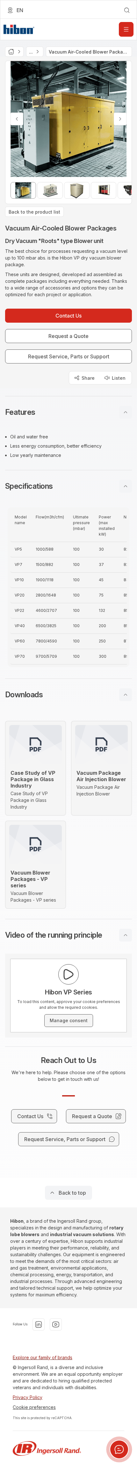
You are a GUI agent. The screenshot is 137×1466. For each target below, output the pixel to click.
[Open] (126, 29)
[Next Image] (120, 119)
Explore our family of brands (42, 1357)
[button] (68, 412)
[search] (126, 10)
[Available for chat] (119, 1449)
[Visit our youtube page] (56, 1324)
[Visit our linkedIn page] (38, 1324)
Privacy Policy (27, 1397)
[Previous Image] (17, 119)
